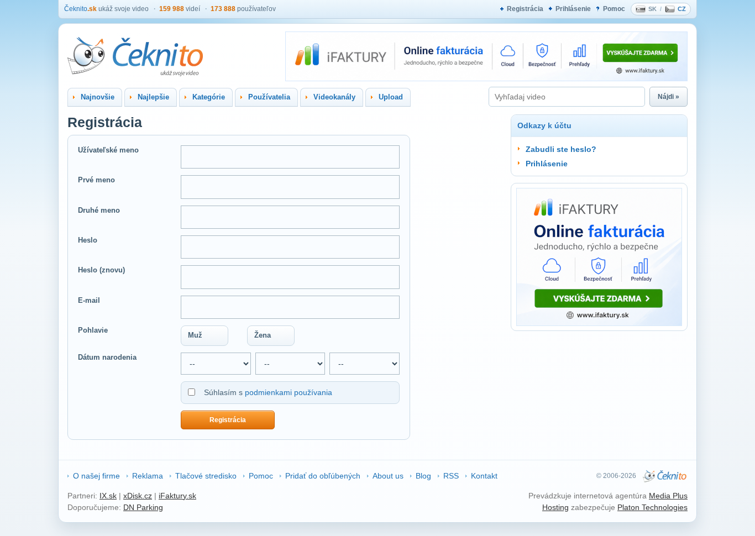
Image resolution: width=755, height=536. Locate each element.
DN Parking (143, 507)
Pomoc (614, 9)
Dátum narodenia (107, 357)
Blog (423, 475)
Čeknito (80, 9)
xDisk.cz (137, 495)
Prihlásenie (573, 9)
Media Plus (668, 495)
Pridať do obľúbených (322, 475)
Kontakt (484, 475)
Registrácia (525, 9)
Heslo (87, 240)
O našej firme (96, 475)
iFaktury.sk (177, 495)
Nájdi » (668, 97)
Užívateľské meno (108, 150)
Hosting (555, 507)
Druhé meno (99, 210)
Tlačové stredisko (206, 475)
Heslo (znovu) (101, 270)
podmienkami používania (288, 392)
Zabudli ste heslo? (561, 149)
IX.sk (108, 495)
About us (388, 475)
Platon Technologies (652, 507)
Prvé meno (96, 180)
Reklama (147, 475)
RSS (451, 475)
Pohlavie (93, 330)
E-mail (89, 300)
